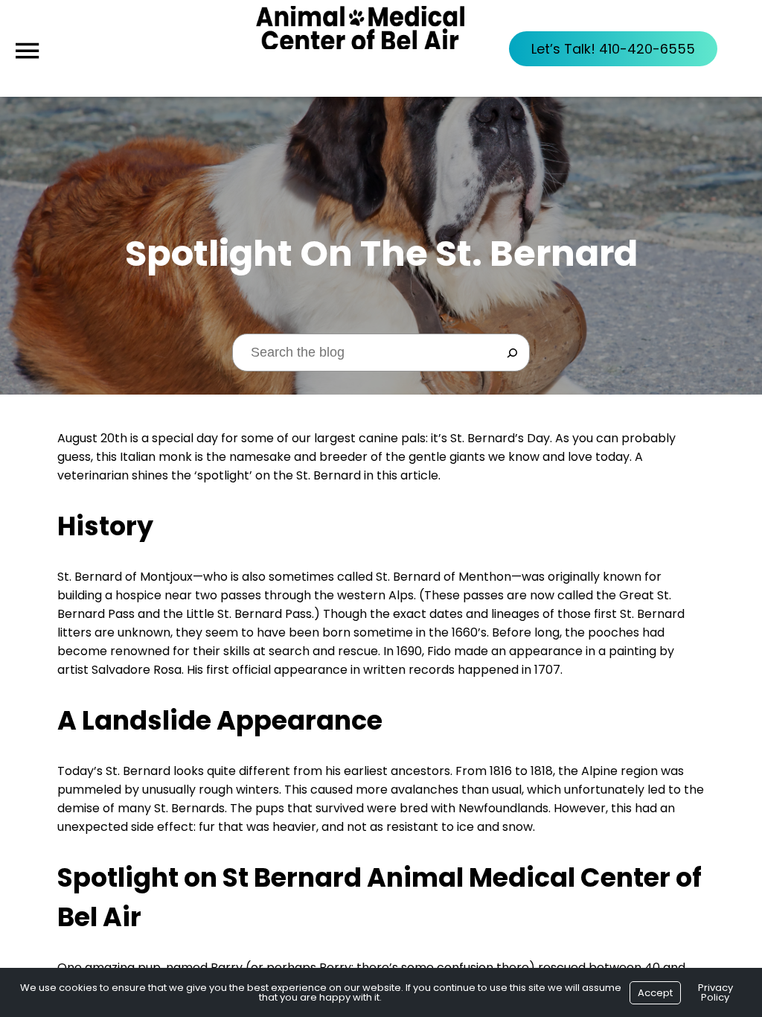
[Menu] (27, 51)
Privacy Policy (715, 992)
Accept (655, 993)
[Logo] (360, 48)
